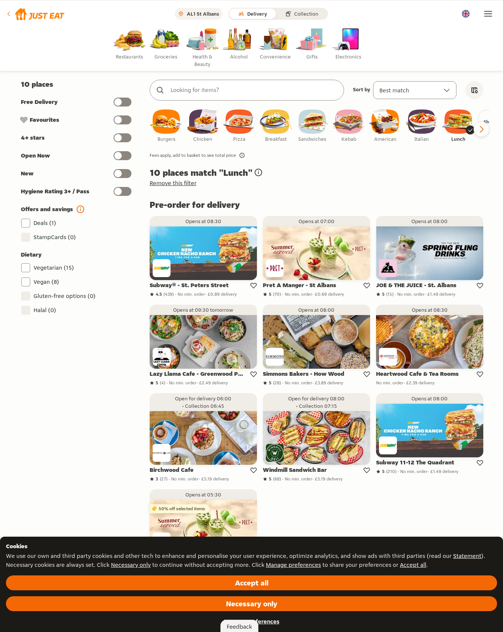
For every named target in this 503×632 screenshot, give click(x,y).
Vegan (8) (46, 282)
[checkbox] (166, 126)
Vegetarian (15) (54, 267)
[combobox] (254, 90)
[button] (35, 14)
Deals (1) (45, 223)
